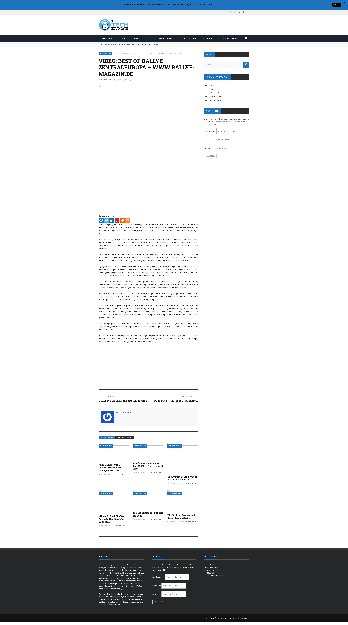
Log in (211, 89)
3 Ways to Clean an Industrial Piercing (123, 400)
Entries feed (214, 92)
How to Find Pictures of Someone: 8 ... (174, 400)
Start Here (107, 38)
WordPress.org (215, 100)
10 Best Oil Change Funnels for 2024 (148, 514)
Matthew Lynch (106, 80)
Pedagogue (209, 38)
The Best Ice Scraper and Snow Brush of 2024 (181, 516)
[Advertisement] (148, 365)
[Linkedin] (111, 220)
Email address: (210, 131)
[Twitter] (106, 220)
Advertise (139, 38)
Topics (123, 38)
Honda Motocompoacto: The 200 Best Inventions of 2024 (148, 466)
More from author (124, 437)
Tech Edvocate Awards (163, 38)
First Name (208, 140)
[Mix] (127, 220)
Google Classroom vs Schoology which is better (140, 44)
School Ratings (230, 38)
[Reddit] (122, 220)
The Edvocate (189, 38)
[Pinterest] (117, 220)
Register (212, 85)
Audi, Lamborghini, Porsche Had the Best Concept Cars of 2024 (110, 467)
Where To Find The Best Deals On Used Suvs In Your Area (112, 519)
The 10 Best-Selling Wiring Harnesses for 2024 (182, 478)
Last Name (208, 148)
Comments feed (215, 96)
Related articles (107, 437)
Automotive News (105, 53)
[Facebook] (101, 220)
